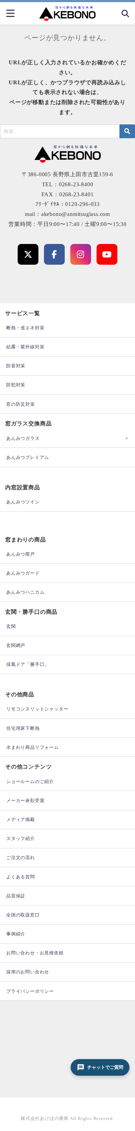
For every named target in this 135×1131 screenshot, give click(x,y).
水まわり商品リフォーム (32, 747)
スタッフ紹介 (20, 838)
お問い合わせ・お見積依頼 (35, 952)
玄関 (11, 626)
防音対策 (15, 365)
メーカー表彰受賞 (25, 800)
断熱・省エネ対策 (25, 327)
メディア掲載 (20, 819)
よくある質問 (20, 876)
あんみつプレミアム (27, 457)
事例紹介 (15, 933)
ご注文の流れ (20, 857)
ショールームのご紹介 (30, 781)
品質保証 (15, 895)
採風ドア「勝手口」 (27, 664)
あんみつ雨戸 (20, 554)
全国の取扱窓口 (23, 914)
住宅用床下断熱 (23, 728)
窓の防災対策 (20, 404)
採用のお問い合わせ (27, 971)
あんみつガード (23, 573)
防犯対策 (15, 384)
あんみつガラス (23, 438)
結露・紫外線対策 (25, 346)
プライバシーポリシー (30, 991)
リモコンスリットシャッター (37, 708)
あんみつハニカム (25, 592)
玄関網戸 (15, 645)
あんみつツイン (23, 502)
